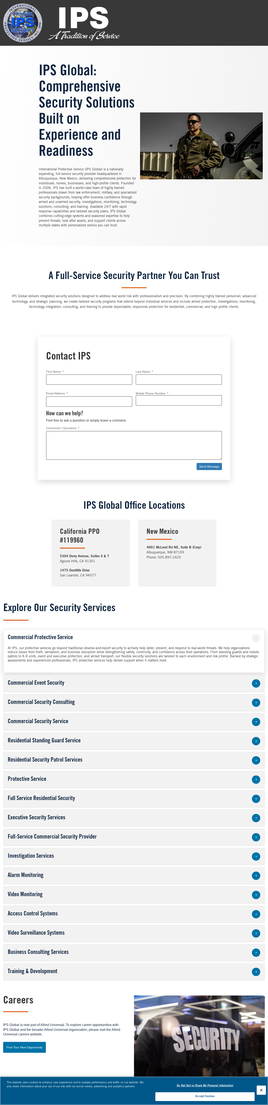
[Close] (261, 1090)
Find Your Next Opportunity (24, 1047)
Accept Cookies (205, 1096)
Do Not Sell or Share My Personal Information (205, 1086)
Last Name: (143, 371)
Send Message (209, 466)
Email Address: (56, 393)
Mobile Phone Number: (151, 393)
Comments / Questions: (61, 428)
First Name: (54, 371)
